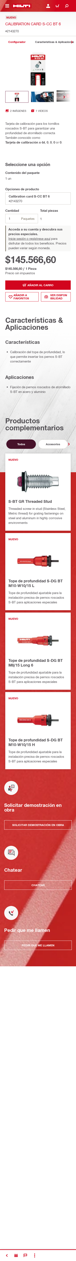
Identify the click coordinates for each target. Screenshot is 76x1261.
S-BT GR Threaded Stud (30, 501)
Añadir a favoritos (21, 296)
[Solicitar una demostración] (16, 1255)
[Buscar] (66, 6)
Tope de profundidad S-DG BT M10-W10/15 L (35, 583)
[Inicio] (21, 6)
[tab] (17, 42)
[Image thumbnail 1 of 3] (16, 97)
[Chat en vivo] (25, 1255)
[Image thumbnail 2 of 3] (42, 97)
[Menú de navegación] (7, 6)
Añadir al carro (40, 285)
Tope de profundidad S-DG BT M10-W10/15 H (35, 742)
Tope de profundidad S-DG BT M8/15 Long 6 (35, 662)
